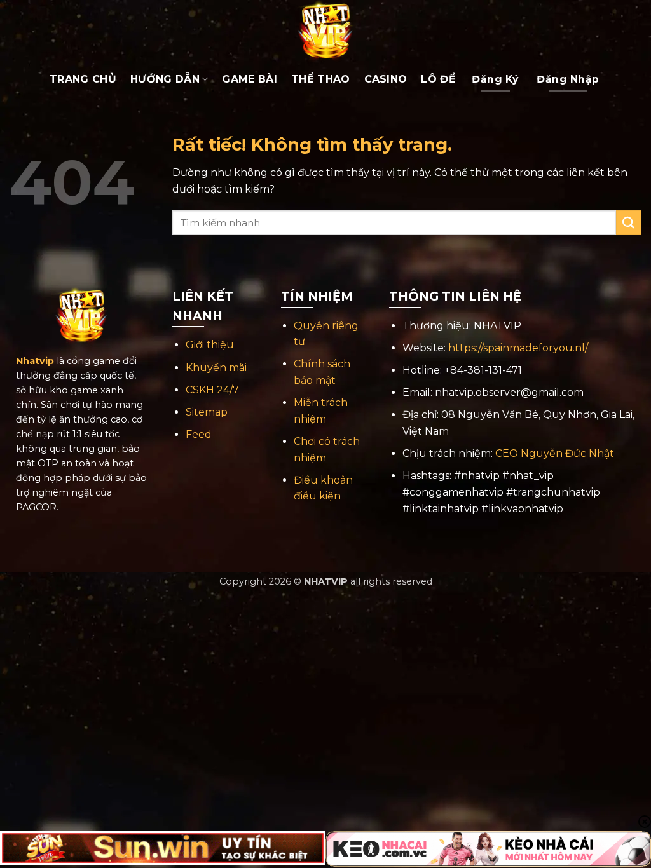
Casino (386, 79)
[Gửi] (628, 222)
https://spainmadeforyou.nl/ (518, 348)
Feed (199, 434)
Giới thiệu (210, 345)
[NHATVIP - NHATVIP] (325, 32)
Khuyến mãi (216, 368)
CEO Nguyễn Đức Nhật (554, 453)
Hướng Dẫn (165, 79)
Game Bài (249, 79)
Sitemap (207, 412)
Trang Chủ (83, 79)
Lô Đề (438, 79)
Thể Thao (320, 79)
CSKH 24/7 (212, 390)
